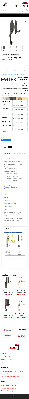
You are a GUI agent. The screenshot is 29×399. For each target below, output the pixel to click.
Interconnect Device (5, 130)
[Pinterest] (27, 3)
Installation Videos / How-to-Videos (12, 371)
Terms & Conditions (7, 357)
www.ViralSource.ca (14, 396)
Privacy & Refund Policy (8, 360)
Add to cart (7, 140)
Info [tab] (5, 225)
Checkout (6, 189)
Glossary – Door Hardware (9, 374)
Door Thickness (6, 125)
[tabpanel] (14, 191)
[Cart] (27, 10)
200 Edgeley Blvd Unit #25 (10, 203)
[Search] (22, 11)
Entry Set (7, 72)
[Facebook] (23, 3)
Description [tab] (6, 153)
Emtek (5, 74)
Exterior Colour (6, 101)
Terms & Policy (8, 185)
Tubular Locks (22, 74)
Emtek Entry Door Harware (17, 70)
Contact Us (4, 362)
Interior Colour (5, 105)
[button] (14, 15)
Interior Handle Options (6, 110)
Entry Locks (10, 74)
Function (4, 114)
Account (6, 197)
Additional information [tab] (18, 153)
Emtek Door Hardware (12, 68)
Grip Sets (12, 72)
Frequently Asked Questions (10, 377)
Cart (2, 95)
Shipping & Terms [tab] (8, 228)
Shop (16, 93)
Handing (4, 117)
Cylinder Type (5, 121)
